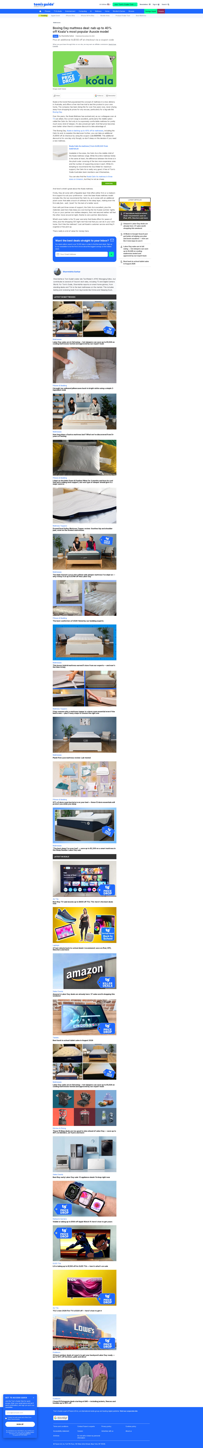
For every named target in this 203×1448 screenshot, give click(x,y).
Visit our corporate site (128, 1411)
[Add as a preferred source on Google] (60, 1418)
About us (129, 1431)
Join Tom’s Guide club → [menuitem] (125, 4)
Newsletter (112, 95)
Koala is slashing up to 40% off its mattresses (85, 131)
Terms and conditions (60, 1426)
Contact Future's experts (86, 1426)
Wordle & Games (119, 11)
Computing (83, 11)
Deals (56, 36)
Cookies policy (131, 1426)
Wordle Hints (105, 16)
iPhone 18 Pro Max (87, 16)
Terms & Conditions (25, 1433)
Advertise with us (107, 1431)
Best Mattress (141, 16)
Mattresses (56, 22)
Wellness (98, 11)
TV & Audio (58, 11)
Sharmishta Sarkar (67, 36)
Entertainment (70, 11)
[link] (60, 153)
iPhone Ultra (70, 16)
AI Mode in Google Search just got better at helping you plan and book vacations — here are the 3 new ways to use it (135, 237)
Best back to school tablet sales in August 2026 (136, 263)
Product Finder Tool (123, 16)
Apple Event (55, 16)
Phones (47, 11)
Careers (80, 1431)
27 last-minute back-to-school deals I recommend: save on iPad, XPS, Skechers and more (135, 215)
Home (107, 11)
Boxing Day (57, 112)
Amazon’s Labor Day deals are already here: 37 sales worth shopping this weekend (135, 226)
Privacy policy (106, 1426)
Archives (56, 1436)
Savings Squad (150, 11)
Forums (161, 11)
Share (58, 95)
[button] (165, 4)
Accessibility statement (61, 1431)
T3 (54, 119)
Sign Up (20, 1424)
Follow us (100, 95)
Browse (131, 11)
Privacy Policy (30, 1432)
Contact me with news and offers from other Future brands (19, 1418)
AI (91, 11)
